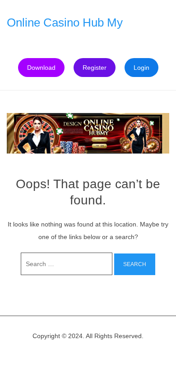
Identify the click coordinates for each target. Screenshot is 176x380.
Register (95, 67)
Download (41, 67)
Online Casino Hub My (65, 22)
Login (141, 67)
